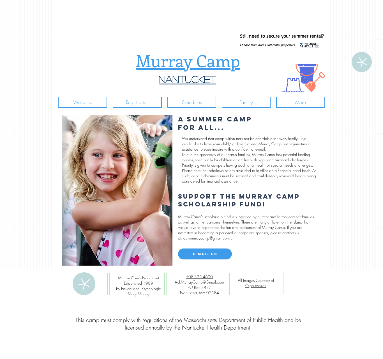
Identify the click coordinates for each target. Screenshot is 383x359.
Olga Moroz (255, 285)
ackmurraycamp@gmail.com (206, 238)
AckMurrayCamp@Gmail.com (199, 282)
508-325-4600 (199, 276)
